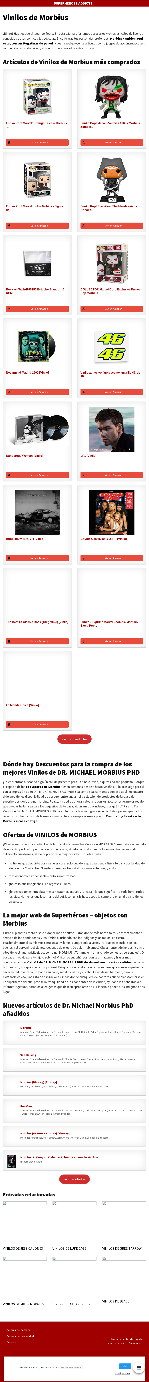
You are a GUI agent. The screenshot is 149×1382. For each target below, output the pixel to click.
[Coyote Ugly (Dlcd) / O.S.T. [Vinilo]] (111, 512)
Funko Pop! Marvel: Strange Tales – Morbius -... (36, 125)
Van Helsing (28, 1055)
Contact (11, 1342)
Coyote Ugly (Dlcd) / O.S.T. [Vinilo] (103, 538)
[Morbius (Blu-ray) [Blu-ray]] (12, 1086)
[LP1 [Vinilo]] (111, 429)
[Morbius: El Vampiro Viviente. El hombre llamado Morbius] (12, 1161)
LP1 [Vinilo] (88, 455)
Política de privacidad (20, 1336)
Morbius (25, 1027)
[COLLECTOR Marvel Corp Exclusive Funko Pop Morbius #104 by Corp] (111, 263)
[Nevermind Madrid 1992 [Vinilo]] (37, 346)
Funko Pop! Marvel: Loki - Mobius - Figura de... (34, 208)
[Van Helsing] (12, 1060)
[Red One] (12, 1112)
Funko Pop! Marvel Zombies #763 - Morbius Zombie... (110, 125)
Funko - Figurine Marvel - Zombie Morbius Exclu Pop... (109, 623)
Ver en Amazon (39, 142)
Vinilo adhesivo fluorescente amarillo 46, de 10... (110, 374)
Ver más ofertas (74, 1179)
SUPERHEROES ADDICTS (73, 3)
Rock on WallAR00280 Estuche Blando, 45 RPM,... (35, 291)
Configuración (122, 1373)
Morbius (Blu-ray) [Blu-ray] (38, 1082)
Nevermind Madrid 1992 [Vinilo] (27, 372)
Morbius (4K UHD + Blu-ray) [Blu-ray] (45, 1133)
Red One (26, 1106)
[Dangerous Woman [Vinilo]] (37, 429)
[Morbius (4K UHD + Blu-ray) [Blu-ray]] (12, 1137)
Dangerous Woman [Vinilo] (24, 455)
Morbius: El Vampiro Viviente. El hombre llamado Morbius (59, 1157)
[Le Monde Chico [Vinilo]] (37, 679)
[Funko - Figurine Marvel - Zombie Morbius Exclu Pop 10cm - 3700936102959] (111, 595)
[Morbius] (12, 1033)
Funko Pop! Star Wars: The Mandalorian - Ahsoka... (108, 208)
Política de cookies (19, 1330)
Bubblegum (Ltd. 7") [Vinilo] (25, 538)
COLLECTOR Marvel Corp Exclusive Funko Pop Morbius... (110, 291)
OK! (125, 1366)
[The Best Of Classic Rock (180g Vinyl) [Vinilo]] (37, 595)
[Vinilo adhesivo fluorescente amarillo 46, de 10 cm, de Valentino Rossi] (111, 346)
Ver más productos (74, 739)
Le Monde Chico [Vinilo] (22, 705)
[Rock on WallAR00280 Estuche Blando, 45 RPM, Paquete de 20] (37, 263)
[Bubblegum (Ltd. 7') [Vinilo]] (37, 512)
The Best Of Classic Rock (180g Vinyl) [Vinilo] (37, 622)
